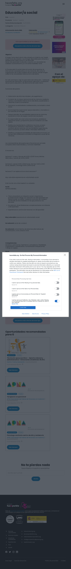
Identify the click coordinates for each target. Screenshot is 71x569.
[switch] (57, 282)
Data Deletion (25, 313)
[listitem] (35, 279)
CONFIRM (23, 307)
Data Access (35, 313)
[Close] (65, 255)
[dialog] (35, 284)
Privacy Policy (45, 313)
